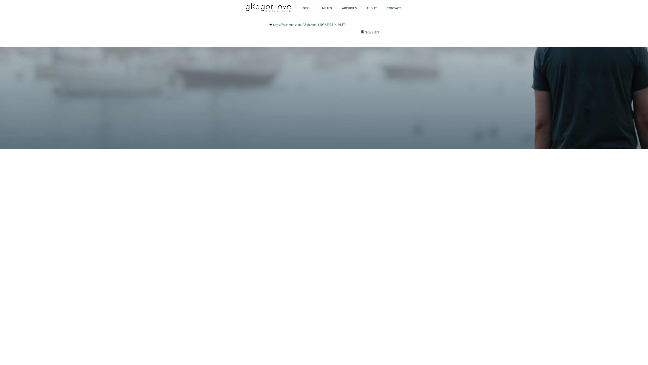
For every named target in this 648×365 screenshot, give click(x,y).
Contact (394, 8)
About (371, 8)
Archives (349, 8)
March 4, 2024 (372, 31)
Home (305, 8)
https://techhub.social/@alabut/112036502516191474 (309, 24)
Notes (327, 8)
